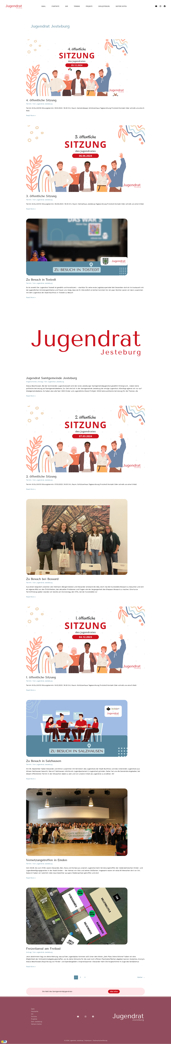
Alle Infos (114, 991)
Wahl (33, 1009)
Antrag (40, 382)
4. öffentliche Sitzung (41, 100)
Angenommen (31, 382)
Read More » (31, 115)
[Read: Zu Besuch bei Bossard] (76, 537)
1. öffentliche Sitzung (41, 677)
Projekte (34, 1019)
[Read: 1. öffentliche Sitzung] (85, 640)
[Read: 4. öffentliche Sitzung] (76, 67)
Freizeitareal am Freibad (43, 948)
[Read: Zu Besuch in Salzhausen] (76, 728)
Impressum (88, 1040)
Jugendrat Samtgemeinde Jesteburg (51, 378)
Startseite (34, 1011)
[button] (4, 1041)
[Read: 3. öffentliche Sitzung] (85, 158)
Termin (28, 104)
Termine (34, 1016)
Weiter (141, 977)
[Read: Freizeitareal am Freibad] (76, 916)
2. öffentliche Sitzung (41, 476)
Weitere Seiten (36, 1024)
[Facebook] (165, 6)
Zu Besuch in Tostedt (41, 279)
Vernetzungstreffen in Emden (46, 860)
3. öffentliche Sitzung (41, 196)
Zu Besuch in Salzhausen (43, 761)
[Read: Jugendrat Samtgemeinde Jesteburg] (85, 340)
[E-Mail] (156, 6)
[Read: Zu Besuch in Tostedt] (76, 247)
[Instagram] (160, 6)
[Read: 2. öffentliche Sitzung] (85, 439)
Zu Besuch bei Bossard (42, 579)
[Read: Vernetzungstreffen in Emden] (76, 822)
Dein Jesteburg (36, 1021)
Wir (32, 1014)
